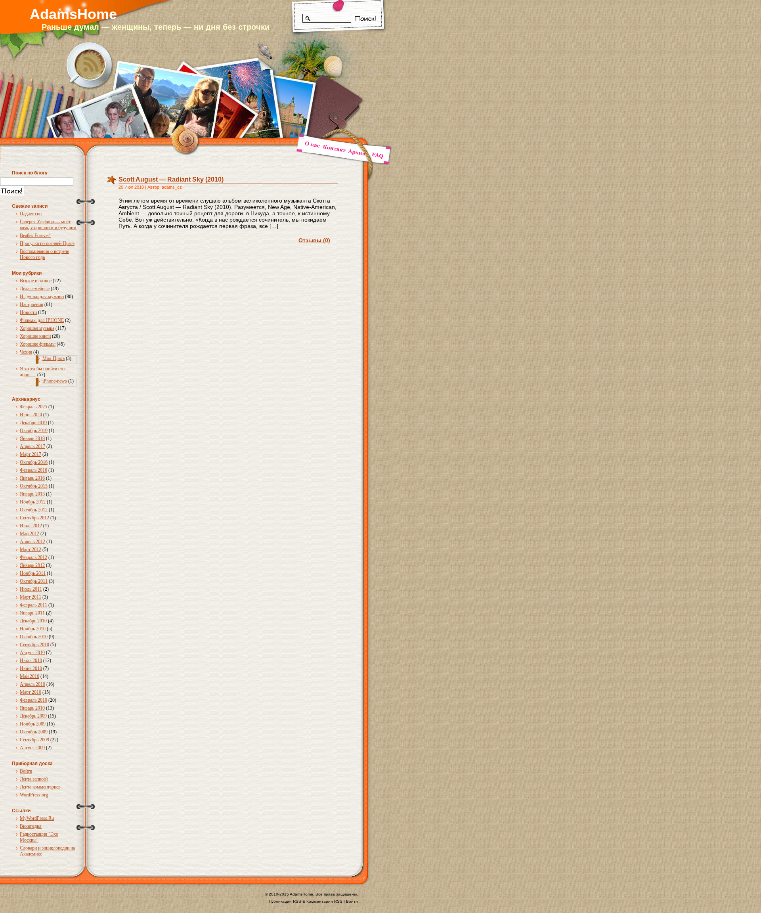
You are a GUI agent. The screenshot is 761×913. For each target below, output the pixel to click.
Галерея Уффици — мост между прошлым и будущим (48, 224)
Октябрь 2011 (34, 581)
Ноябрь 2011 (33, 573)
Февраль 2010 (33, 700)
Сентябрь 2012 (34, 518)
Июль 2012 (31, 525)
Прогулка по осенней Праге (47, 243)
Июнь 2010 (31, 668)
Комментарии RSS (324, 901)
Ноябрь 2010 (33, 629)
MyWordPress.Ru (37, 818)
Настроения (31, 304)
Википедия (31, 826)
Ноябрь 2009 (33, 724)
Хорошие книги (35, 336)
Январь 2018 (32, 438)
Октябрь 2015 (34, 486)
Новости (28, 312)
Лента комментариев (40, 787)
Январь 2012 (32, 565)
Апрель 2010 (32, 684)
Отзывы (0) (314, 240)
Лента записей (34, 779)
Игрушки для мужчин (42, 296)
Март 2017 (30, 454)
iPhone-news (54, 381)
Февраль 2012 (33, 557)
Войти (26, 771)
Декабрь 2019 (33, 422)
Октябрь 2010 (34, 636)
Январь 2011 (32, 613)
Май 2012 (29, 533)
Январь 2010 (32, 708)
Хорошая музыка (37, 328)
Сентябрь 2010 (34, 644)
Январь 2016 (32, 478)
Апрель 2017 (32, 446)
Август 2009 (32, 747)
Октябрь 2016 (34, 462)
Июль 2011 (31, 589)
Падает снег (31, 213)
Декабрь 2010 (33, 621)
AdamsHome (73, 14)
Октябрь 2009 (34, 732)
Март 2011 (30, 597)
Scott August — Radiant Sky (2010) (171, 179)
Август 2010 (32, 652)
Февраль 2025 (33, 407)
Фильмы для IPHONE (42, 320)
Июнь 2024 (31, 414)
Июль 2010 (31, 660)
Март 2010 (30, 692)
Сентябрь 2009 (34, 740)
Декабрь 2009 (33, 716)
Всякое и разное (36, 280)
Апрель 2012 (32, 541)
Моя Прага (53, 358)
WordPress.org (34, 795)
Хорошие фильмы (37, 344)
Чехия (26, 352)
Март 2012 (30, 549)
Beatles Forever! (35, 235)
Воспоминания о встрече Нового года (44, 254)
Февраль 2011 (33, 605)
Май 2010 (29, 676)
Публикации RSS (285, 901)
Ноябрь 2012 (33, 502)
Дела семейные (35, 288)
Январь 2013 (32, 494)
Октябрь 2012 (34, 510)
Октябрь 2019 (34, 430)
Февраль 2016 (33, 470)
